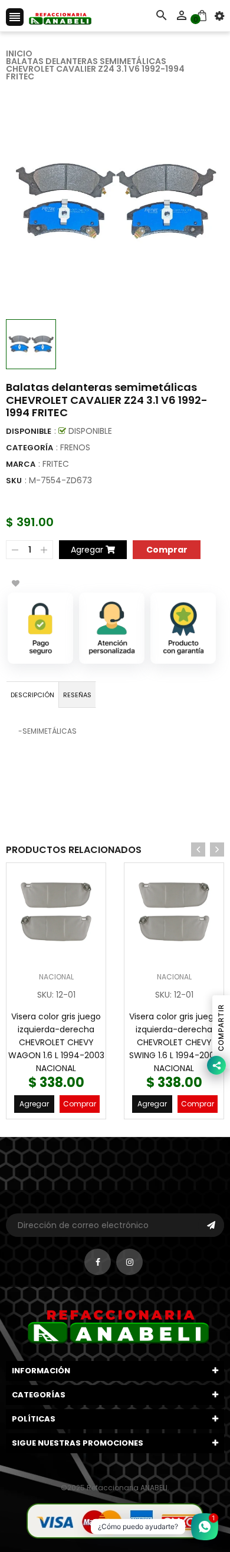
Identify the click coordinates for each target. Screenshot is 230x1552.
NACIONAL (56, 977)
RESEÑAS (77, 695)
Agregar (34, 1104)
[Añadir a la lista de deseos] (15, 583)
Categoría (29, 447)
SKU (14, 480)
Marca (20, 464)
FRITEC (55, 464)
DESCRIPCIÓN (32, 695)
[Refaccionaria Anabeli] (115, 1520)
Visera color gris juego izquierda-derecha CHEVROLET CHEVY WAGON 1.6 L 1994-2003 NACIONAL (56, 1042)
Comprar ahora (167, 549)
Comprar (79, 1104)
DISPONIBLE (28, 431)
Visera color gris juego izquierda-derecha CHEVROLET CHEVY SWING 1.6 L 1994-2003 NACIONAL (174, 1042)
